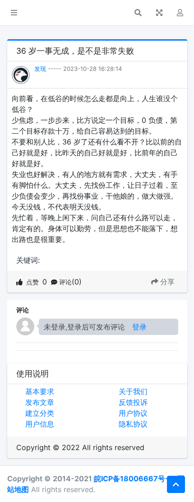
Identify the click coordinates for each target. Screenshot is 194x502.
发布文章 (39, 402)
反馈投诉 (133, 402)
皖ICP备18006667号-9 (134, 478)
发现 (40, 68)
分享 (167, 281)
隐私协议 (133, 423)
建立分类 (39, 413)
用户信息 (39, 423)
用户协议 (133, 413)
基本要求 (39, 391)
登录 (139, 326)
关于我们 (133, 391)
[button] (14, 13)
